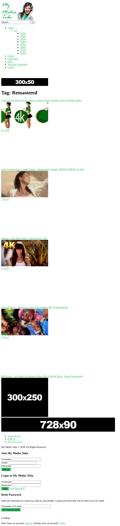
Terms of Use (14, 436)
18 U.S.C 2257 (15, 441)
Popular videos (58, 100)
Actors (11, 56)
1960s (23, 36)
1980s (23, 42)
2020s (23, 53)
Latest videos (7, 100)
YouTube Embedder (17, 64)
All (15, 30)
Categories (13, 58)
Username (6, 459)
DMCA (11, 439)
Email (4, 462)
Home (11, 27)
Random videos (74, 100)
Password (6, 466)
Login (10, 67)
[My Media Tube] (17, 19)
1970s (23, 39)
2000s (23, 47)
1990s (23, 44)
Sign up (5, 469)
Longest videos (42, 100)
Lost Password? (17, 488)
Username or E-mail (11, 506)
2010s (23, 50)
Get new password (10, 509)
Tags (10, 61)
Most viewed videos (25, 100)
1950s (23, 33)
